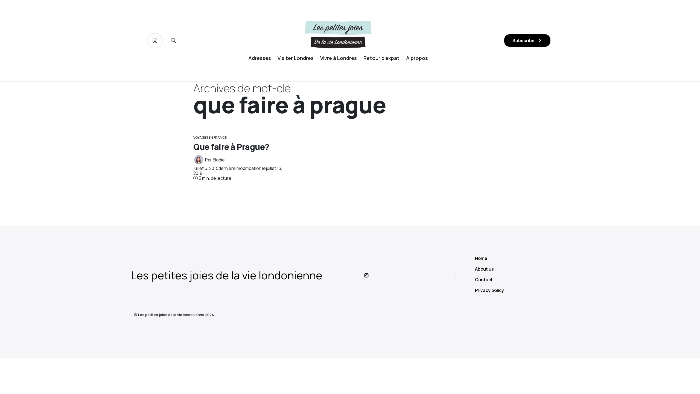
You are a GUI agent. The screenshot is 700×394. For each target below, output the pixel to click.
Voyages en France (210, 137)
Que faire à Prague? (231, 146)
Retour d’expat (381, 58)
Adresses (259, 58)
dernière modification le (237, 170)
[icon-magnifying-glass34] (173, 40)
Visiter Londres (296, 58)
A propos (417, 58)
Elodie (219, 160)
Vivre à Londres (338, 58)
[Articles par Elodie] (198, 159)
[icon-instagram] (155, 40)
